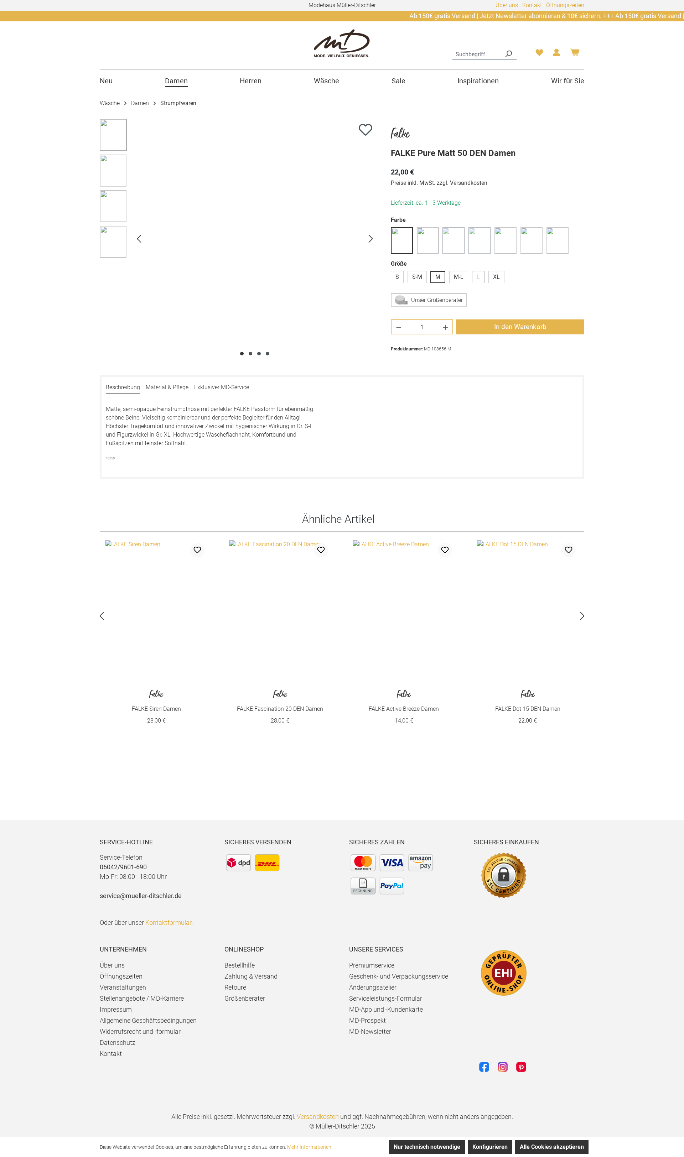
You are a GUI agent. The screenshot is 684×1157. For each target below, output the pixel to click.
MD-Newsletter (370, 1031)
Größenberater (244, 998)
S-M (417, 276)
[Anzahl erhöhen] (446, 326)
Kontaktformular (168, 922)
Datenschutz (117, 1042)
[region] (238, 238)
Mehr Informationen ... (311, 1147)
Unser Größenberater (437, 300)
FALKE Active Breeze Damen (404, 701)
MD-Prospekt (367, 1020)
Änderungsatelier (373, 987)
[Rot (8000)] (531, 240)
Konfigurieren (490, 1146)
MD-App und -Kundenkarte (386, 1009)
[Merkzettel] (539, 54)
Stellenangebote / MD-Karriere (142, 998)
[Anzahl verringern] (398, 326)
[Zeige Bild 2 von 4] (250, 353)
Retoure (235, 987)
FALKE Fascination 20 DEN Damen (280, 701)
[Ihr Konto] (556, 54)
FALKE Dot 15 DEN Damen (527, 701)
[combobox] (476, 53)
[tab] (123, 387)
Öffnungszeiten (565, 5)
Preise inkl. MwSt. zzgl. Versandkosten (439, 182)
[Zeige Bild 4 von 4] (267, 353)
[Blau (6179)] (402, 240)
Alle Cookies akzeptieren (552, 1146)
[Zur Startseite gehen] (342, 42)
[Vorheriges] (139, 238)
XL (496, 276)
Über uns (507, 5)
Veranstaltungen (123, 987)
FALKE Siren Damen (156, 701)
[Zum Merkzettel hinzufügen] (365, 130)
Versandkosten (318, 1116)
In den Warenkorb (520, 327)
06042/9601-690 (123, 867)
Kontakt (532, 5)
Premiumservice (371, 965)
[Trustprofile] (504, 973)
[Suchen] (508, 53)
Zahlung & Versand (251, 976)
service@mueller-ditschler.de (141, 896)
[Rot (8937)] (557, 240)
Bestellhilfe (239, 965)
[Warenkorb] (574, 55)
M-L (458, 276)
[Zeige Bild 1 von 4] (242, 353)
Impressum (116, 1009)
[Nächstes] (371, 238)
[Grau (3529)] (505, 240)
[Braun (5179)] (428, 240)
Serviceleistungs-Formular (385, 998)
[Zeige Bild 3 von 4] (259, 353)
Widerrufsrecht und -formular (140, 1031)
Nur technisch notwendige (427, 1146)
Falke (400, 134)
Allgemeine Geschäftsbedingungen (148, 1020)
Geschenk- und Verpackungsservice (398, 976)
